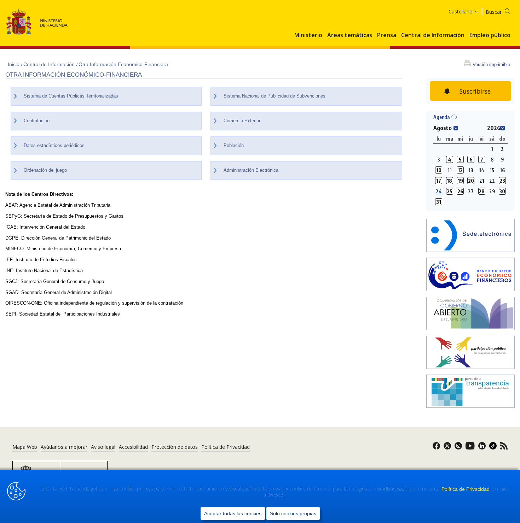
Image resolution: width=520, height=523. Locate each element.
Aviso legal (103, 446)
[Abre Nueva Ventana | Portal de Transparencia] (470, 392)
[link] (436, 448)
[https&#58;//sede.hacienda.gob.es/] (470, 236)
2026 (494, 128)
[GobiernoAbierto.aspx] (470, 314)
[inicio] (470, 275)
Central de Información (432, 35)
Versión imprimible (491, 64)
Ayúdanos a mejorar (64, 446)
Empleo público (489, 35)
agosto (442, 128)
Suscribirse (475, 91)
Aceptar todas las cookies (232, 513)
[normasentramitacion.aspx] (470, 353)
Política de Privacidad (466, 489)
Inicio (14, 64)
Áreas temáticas (349, 35)
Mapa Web (24, 446)
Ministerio (308, 35)
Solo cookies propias (293, 513)
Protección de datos (174, 446)
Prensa (386, 35)
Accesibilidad (133, 446)
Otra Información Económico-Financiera (123, 64)
